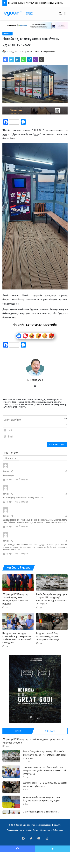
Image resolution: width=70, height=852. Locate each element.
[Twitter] (11, 59)
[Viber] (35, 59)
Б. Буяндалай (12, 52)
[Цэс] (66, 15)
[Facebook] (5, 59)
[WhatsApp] (23, 59)
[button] (35, 25)
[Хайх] (60, 15)
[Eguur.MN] (18, 13)
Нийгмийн (7, 34)
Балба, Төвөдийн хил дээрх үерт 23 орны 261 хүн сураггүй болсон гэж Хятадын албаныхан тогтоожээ (44, 755)
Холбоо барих (32, 830)
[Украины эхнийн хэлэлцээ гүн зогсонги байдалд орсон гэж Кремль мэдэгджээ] (11, 802)
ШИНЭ (18, 731)
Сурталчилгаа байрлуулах (51, 830)
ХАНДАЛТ (50, 731)
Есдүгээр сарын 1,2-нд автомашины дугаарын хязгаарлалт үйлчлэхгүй (47, 636)
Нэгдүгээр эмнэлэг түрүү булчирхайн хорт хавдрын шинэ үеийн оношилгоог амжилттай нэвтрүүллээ (44, 770)
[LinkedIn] (17, 59)
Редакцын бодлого (15, 830)
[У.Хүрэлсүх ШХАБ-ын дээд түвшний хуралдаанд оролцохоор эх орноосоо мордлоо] (18, 582)
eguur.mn (58, 825)
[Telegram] (29, 59)
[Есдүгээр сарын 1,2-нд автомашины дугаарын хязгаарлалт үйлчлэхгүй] (52, 621)
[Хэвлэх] (41, 59)
